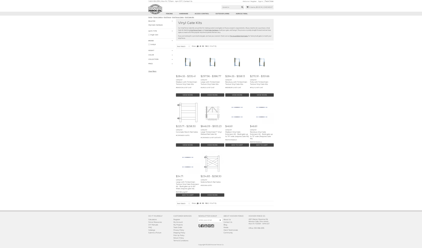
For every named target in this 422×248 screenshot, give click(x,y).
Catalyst (153, 44)
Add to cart (237, 145)
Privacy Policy (178, 230)
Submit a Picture (154, 233)
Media (226, 227)
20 (197, 46)
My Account (178, 222)
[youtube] (205, 226)
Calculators (152, 220)
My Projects (178, 225)
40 (200, 46)
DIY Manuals (153, 225)
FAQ (150, 227)
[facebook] (202, 226)
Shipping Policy (179, 233)
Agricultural (242, 14)
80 (203, 46)
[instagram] (212, 226)
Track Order (269, 1)
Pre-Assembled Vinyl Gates (239, 36)
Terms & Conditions (180, 241)
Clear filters (152, 71)
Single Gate (154, 35)
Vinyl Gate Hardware (155, 25)
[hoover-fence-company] (199, 226)
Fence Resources (155, 222)
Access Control (202, 14)
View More (188, 95)
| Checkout (268, 7)
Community (228, 233)
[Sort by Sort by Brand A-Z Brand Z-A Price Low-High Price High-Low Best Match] (183, 46)
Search (225, 7)
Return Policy (178, 238)
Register (254, 1)
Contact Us (188, 1)
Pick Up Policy (178, 235)
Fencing (169, 14)
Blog (225, 225)
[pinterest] (209, 226)
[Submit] (220, 220)
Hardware (183, 14)
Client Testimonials (231, 230)
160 (206, 46)
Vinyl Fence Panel (196, 30)
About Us (227, 220)
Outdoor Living (222, 14)
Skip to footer (61, 14)
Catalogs (151, 230)
